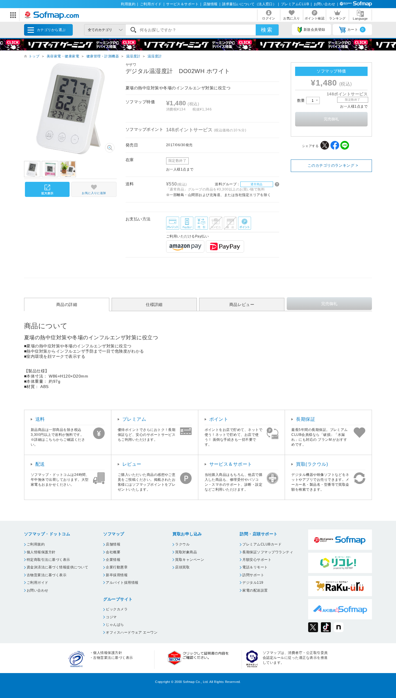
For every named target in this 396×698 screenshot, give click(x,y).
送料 (40, 419)
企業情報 (113, 560)
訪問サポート (253, 575)
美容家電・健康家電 (63, 56)
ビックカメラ (117, 609)
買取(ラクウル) (312, 464)
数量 (301, 100)
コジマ (111, 617)
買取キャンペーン (189, 560)
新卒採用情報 (117, 575)
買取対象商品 (186, 552)
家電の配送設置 (255, 590)
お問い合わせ (324, 4)
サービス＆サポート (182, 4)
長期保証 (305, 419)
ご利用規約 (36, 544)
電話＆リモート (255, 567)
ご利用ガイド (151, 4)
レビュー (131, 464)
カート (355, 30)
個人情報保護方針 (41, 552)
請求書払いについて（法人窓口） (249, 4)
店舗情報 (210, 4)
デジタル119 (252, 583)
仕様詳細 (154, 304)
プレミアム (134, 419)
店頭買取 (182, 567)
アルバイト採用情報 (122, 583)
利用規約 (128, 4)
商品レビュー (242, 304)
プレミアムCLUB (295, 4)
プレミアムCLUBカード (261, 544)
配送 (40, 464)
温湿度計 (133, 56)
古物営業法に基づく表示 (46, 575)
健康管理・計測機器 (102, 56)
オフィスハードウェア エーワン (131, 632)
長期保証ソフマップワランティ (267, 552)
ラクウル (182, 544)
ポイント (218, 419)
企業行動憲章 (117, 567)
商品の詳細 (66, 304)
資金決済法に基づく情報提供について (57, 567)
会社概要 (113, 552)
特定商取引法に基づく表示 (48, 560)
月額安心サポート (256, 560)
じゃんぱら (115, 625)
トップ (34, 56)
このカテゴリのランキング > (333, 165)
